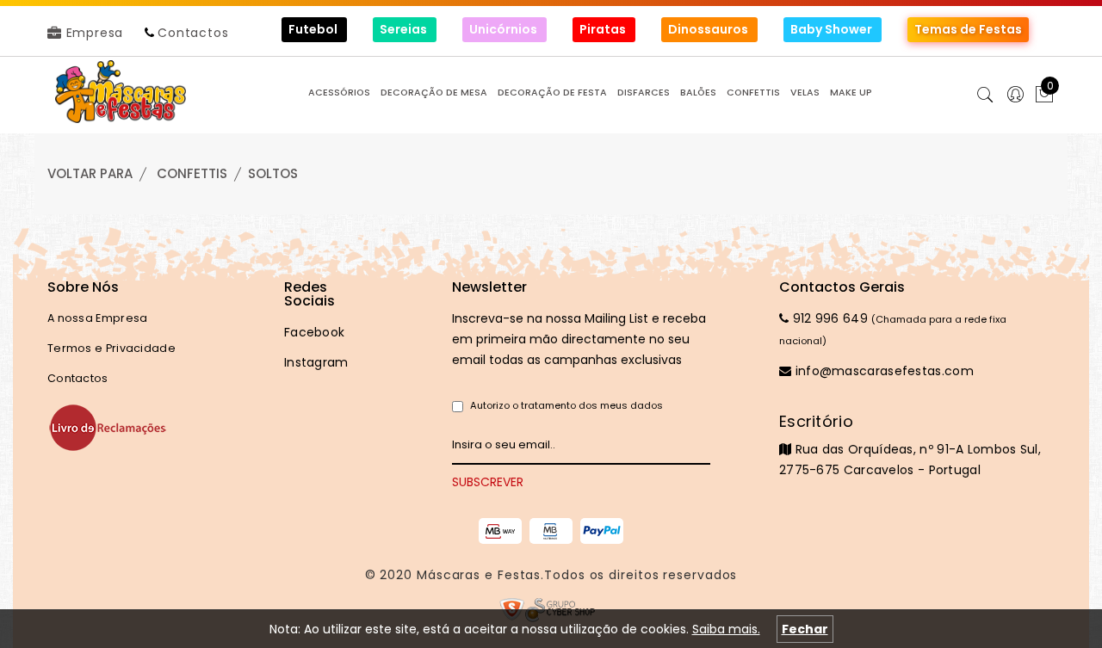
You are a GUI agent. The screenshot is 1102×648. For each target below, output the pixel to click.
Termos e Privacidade (111, 348)
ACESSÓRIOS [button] (339, 92)
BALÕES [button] (698, 92)
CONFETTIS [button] (753, 92)
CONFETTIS (192, 173)
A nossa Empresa (97, 318)
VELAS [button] (805, 92)
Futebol (314, 29)
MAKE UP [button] (851, 92)
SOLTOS (273, 173)
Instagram (316, 362)
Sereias (405, 29)
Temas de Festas (968, 29)
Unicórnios (504, 29)
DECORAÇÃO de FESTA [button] (552, 92)
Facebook (314, 332)
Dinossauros (709, 29)
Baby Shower (832, 29)
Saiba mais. (726, 629)
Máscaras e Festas (479, 574)
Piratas (603, 29)
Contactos (193, 32)
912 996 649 (828, 318)
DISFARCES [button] (643, 92)
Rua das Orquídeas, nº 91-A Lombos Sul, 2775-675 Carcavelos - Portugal (910, 444)
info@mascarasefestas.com (882, 371)
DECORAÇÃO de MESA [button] (434, 92)
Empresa (92, 32)
